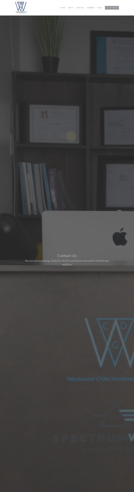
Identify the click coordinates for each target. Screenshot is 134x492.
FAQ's (99, 8)
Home (62, 8)
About (71, 8)
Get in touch (112, 8)
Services (80, 8)
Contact (91, 8)
